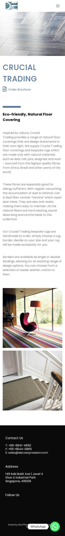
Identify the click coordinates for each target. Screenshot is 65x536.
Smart (11, 524)
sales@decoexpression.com (28, 453)
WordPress (32, 526)
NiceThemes (25, 524)
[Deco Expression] (11, 6)
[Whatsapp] (55, 526)
